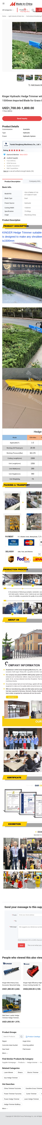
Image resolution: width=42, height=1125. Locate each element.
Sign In (5, 171)
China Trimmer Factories (12, 1088)
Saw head (5, 1049)
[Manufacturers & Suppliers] (21, 4)
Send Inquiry (22, 118)
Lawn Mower (8, 1072)
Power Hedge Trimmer (11, 1099)
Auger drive (26, 1041)
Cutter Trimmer (31, 1094)
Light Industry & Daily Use (16, 16)
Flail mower (27, 1049)
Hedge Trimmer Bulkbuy (12, 1104)
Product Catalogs (34, 1037)
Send (21, 945)
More (4, 1108)
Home (4, 16)
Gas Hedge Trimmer (11, 1078)
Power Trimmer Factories (12, 1094)
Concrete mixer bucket (10, 1045)
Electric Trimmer (32, 1072)
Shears (20, 1072)
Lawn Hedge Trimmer (31, 1099)
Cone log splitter (28, 1045)
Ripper (4, 1041)
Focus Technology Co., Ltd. (28, 1116)
